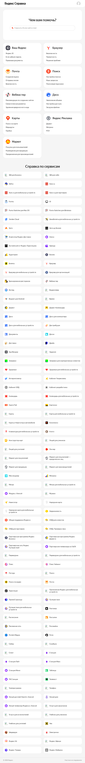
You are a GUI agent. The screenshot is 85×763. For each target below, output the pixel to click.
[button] (79, 4)
